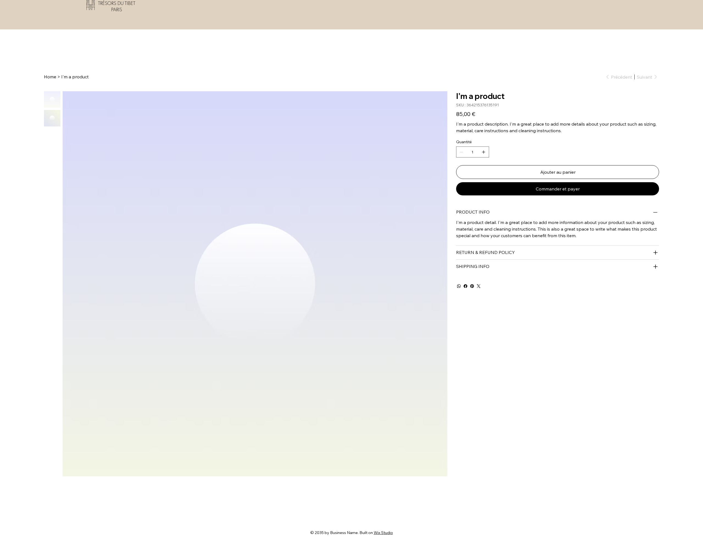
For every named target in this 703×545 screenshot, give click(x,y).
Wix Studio (383, 532)
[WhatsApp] (459, 286)
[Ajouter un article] (483, 151)
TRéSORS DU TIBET (116, 3)
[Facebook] (465, 286)
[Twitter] (478, 286)
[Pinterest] (472, 286)
